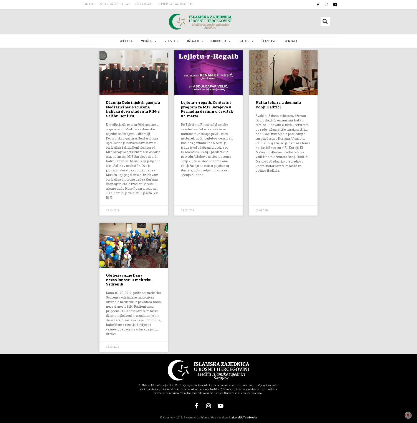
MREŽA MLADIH (143, 4)
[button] (325, 21)
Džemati (193, 41)
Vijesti (170, 41)
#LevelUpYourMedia (244, 417)
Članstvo (268, 41)
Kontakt (291, 41)
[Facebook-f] (318, 4)
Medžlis (146, 41)
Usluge (243, 41)
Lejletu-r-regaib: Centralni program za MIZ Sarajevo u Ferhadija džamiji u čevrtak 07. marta (207, 109)
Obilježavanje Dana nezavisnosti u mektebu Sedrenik (129, 280)
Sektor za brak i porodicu (176, 4)
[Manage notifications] (408, 415)
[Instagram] (326, 4)
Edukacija (218, 41)
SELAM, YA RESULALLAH (115, 4)
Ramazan (89, 4)
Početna (125, 41)
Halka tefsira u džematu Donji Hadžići (278, 104)
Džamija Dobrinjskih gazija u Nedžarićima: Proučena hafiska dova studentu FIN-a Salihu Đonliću (133, 109)
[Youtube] (335, 4)
